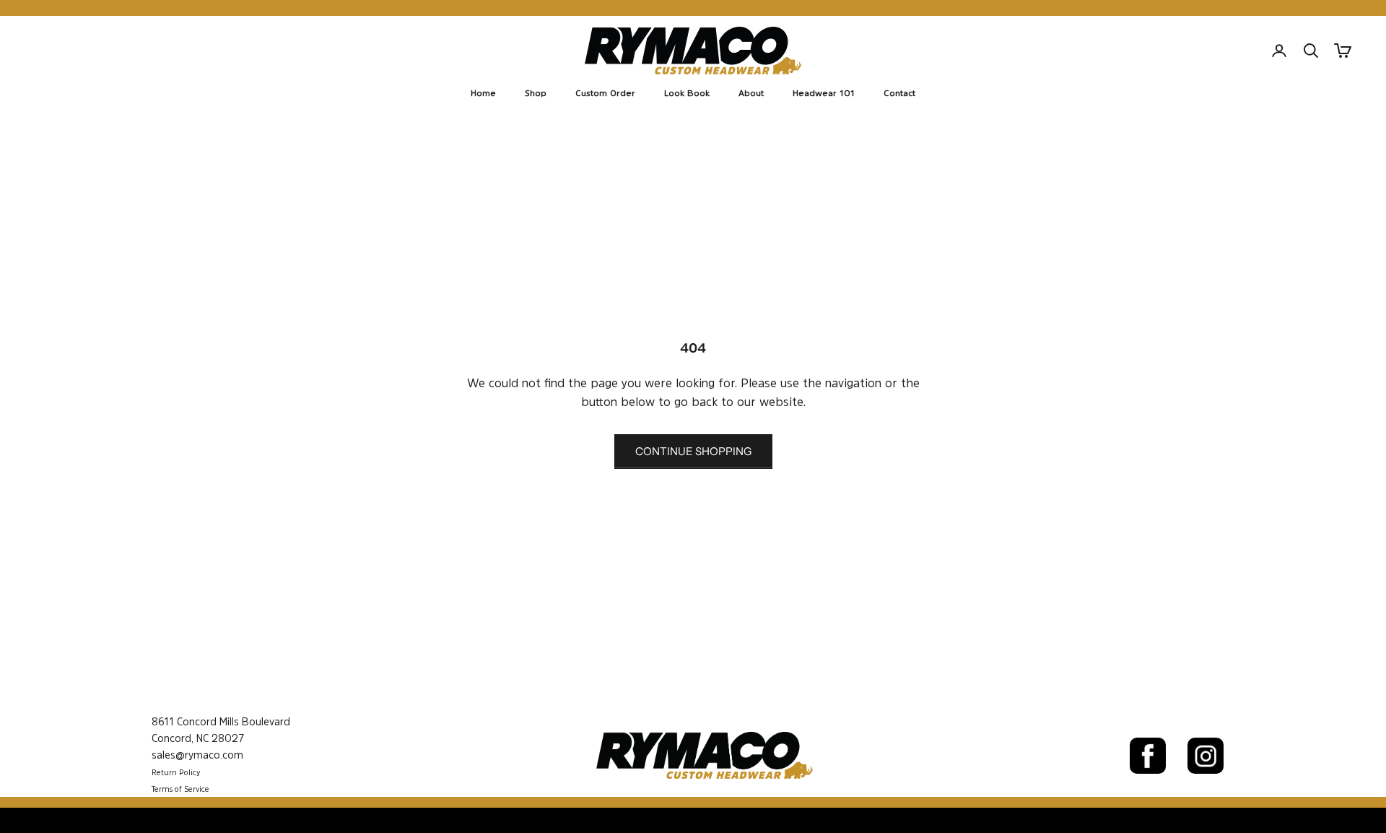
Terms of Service (180, 789)
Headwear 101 (824, 93)
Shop (535, 93)
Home (483, 93)
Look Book (687, 93)
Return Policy (176, 773)
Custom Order (605, 93)
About (751, 93)
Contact (899, 93)
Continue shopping (693, 451)
